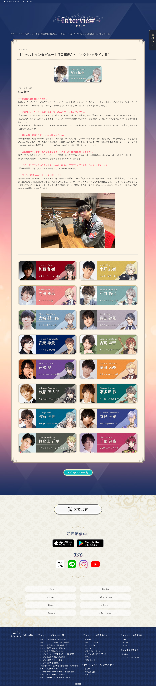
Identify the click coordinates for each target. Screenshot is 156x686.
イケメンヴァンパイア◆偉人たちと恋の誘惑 (57, 654)
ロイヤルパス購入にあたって (133, 657)
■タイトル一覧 (28, 2)
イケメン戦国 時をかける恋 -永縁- (53, 639)
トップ (87, 669)
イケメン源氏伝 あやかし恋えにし (53, 648)
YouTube (125, 642)
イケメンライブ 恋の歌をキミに (52, 651)
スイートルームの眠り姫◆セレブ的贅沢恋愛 (57, 672)
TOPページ (14, 34)
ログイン (88, 675)
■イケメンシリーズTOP (12, 2)
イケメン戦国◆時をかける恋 (51, 660)
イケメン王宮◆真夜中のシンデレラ (53, 669)
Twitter (124, 639)
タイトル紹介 (25, 34)
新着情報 (88, 639)
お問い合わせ (90, 660)
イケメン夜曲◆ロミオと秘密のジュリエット (57, 677)
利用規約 (125, 654)
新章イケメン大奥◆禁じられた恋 (52, 675)
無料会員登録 (90, 672)
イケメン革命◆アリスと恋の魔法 (52, 657)
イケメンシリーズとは (93, 642)
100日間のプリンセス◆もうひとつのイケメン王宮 (59, 666)
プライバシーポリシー (93, 651)
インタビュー (62, 34)
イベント (88, 648)
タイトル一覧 (90, 645)
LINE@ (124, 645)
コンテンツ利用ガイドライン (96, 654)
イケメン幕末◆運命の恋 (49, 663)
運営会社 (88, 657)
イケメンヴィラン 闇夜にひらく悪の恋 (54, 642)
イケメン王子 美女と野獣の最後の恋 (44, 34)
